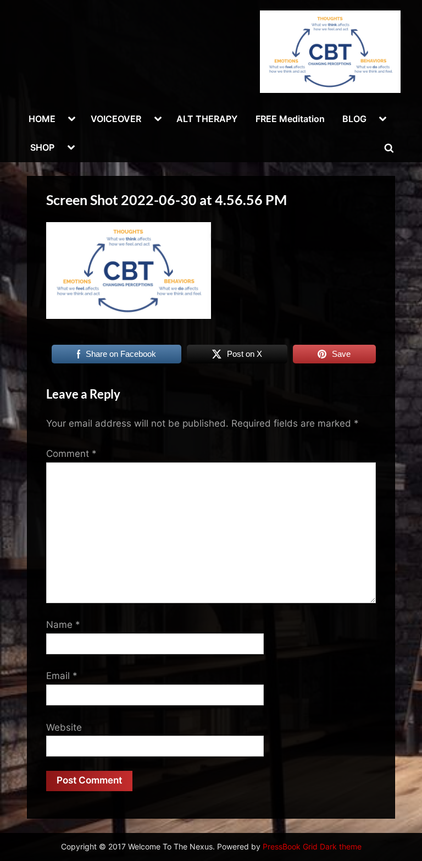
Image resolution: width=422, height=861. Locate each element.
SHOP (42, 147)
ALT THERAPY (206, 118)
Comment (71, 453)
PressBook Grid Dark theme (312, 846)
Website (64, 727)
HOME (42, 118)
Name (63, 624)
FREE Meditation (290, 118)
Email (61, 675)
